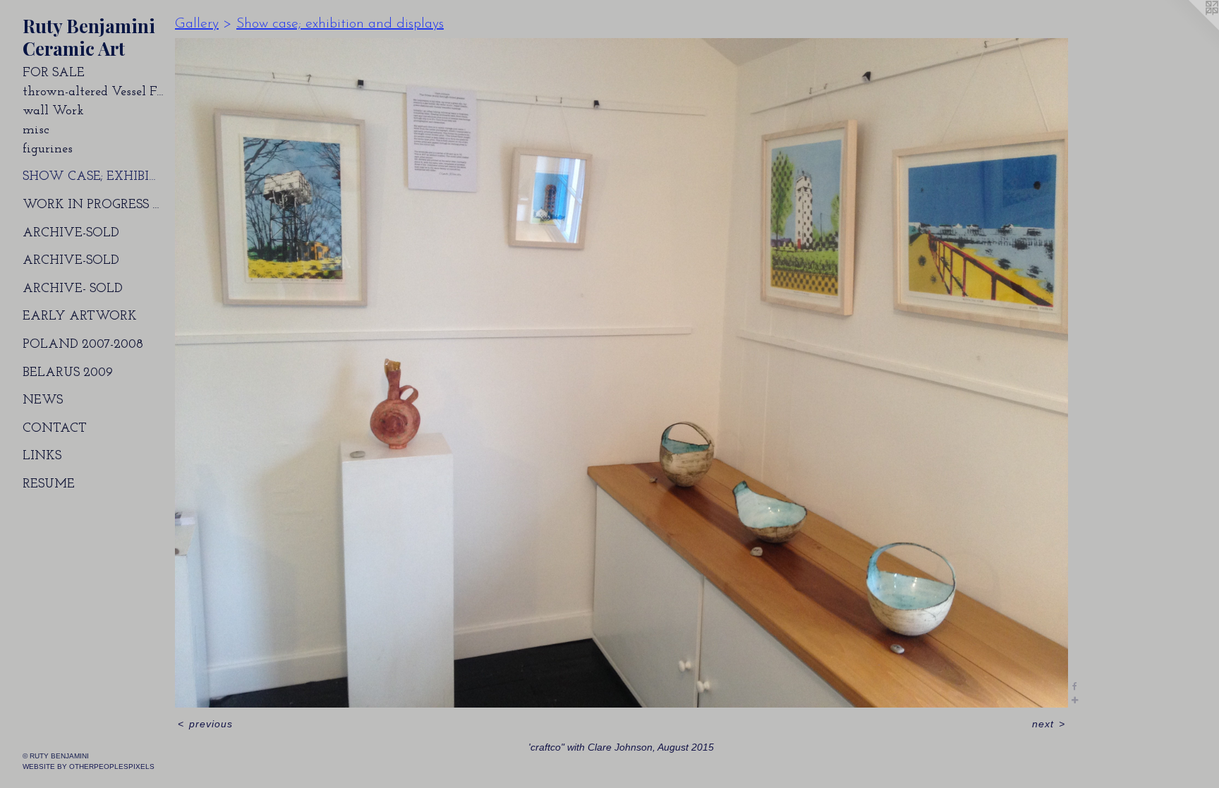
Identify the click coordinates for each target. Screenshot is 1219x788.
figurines (48, 149)
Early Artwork (80, 316)
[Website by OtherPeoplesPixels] (1191, 28)
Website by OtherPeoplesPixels (88, 766)
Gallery (197, 24)
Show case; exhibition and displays (93, 177)
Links (42, 456)
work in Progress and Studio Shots (93, 205)
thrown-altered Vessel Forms (93, 92)
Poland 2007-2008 (83, 345)
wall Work (53, 111)
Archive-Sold (71, 233)
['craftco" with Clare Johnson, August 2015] (621, 373)
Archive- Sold (73, 289)
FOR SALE (54, 73)
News (43, 400)
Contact (55, 429)
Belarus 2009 (68, 373)
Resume (49, 484)
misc (36, 130)
